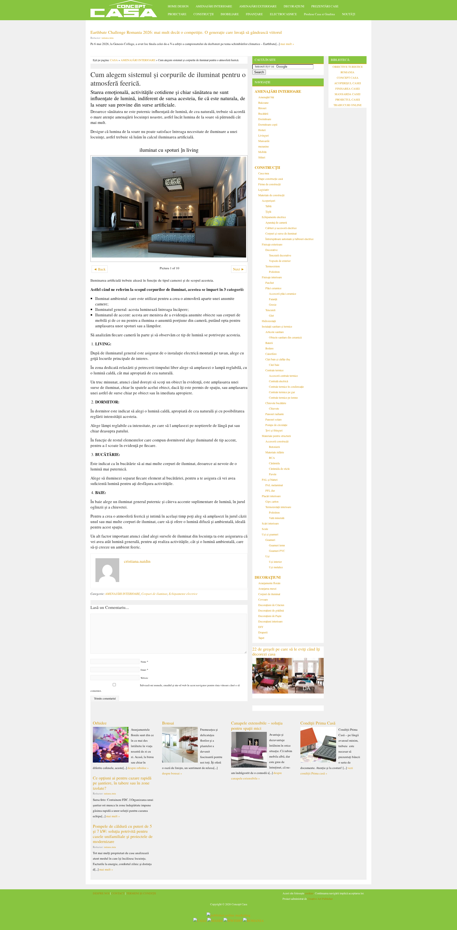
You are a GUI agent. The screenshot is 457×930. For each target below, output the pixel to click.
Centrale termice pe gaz (282, 392)
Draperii (263, 632)
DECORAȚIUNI (294, 6)
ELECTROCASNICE (283, 14)
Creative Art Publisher (320, 899)
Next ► (238, 269)
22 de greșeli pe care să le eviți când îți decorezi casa (286, 651)
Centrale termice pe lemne (283, 397)
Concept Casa (126, 10)
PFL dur (270, 490)
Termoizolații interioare (278, 507)
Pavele (272, 474)
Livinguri (263, 135)
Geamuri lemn (277, 545)
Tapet (261, 638)
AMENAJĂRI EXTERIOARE (258, 6)
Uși (267, 556)
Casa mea (263, 173)
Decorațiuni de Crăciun (271, 605)
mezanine (263, 146)
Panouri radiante (274, 414)
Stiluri (261, 157)
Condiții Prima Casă (317, 723)
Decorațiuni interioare (270, 621)
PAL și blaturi (270, 479)
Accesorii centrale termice (283, 375)
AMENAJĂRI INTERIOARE (214, 6)
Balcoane (263, 102)
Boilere (269, 348)
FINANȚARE (254, 14)
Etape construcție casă (270, 179)
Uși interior (275, 561)
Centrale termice (274, 370)
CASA (114, 60)
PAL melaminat (274, 485)
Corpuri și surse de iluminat (281, 233)
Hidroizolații (269, 321)
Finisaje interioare (272, 277)
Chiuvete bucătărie (275, 403)
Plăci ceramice (273, 288)
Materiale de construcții (271, 195)
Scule (265, 529)
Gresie (272, 304)
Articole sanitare (274, 332)
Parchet (269, 282)
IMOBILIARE (230, 14)
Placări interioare (271, 496)
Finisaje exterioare (272, 244)
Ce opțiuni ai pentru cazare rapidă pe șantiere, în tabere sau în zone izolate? (122, 783)
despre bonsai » (172, 773)
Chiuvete (274, 408)
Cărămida (274, 463)
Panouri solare (273, 419)
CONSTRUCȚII (204, 14)
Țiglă (268, 211)
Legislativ (263, 189)
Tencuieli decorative (280, 255)
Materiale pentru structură (276, 436)
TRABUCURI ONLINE (347, 105)
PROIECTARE (177, 14)
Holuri (262, 130)
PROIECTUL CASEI (347, 99)
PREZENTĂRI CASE (324, 6)
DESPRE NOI (101, 893)
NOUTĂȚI (348, 14)
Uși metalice (276, 567)
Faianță (273, 299)
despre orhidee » (138, 768)
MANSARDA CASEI (347, 94)
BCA (272, 458)
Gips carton (271, 501)
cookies (309, 893)
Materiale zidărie (274, 452)
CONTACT (117, 893)
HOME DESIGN (178, 6)
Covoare (263, 599)
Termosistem (272, 266)
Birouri (262, 108)
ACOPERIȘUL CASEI (347, 83)
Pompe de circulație (276, 425)
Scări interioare (270, 523)
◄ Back (100, 269)
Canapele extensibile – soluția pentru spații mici (257, 725)
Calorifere (271, 354)
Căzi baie (274, 365)
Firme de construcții (269, 184)
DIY (260, 627)
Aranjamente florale (269, 583)
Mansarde (263, 141)
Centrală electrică (278, 381)
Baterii (269, 343)
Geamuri (270, 540)
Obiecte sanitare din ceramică (285, 337)
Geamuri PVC (277, 551)
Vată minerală (276, 518)
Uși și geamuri (270, 534)
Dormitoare (264, 119)
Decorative (271, 250)
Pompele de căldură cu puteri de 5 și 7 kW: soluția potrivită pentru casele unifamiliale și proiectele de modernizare (123, 833)
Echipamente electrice (183, 594)
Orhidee (100, 723)
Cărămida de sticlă (279, 468)
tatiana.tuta (108, 37)
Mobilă (262, 152)
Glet (271, 315)
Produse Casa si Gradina (319, 14)
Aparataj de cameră (276, 222)
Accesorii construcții (276, 441)
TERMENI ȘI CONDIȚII (141, 893)
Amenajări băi (266, 97)
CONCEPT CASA (347, 77)
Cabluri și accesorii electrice (281, 228)
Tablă (268, 206)
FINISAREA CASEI (347, 88)
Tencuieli (270, 310)
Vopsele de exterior (280, 261)
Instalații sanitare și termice (277, 326)
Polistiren (274, 272)
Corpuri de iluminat (154, 594)
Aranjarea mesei (267, 588)
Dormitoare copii (267, 124)
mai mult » (287, 44)
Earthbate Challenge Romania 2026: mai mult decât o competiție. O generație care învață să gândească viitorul (186, 32)
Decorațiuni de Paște (269, 616)
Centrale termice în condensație (286, 386)
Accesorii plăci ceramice (282, 293)
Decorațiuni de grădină (271, 610)
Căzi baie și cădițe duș (277, 359)
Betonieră (274, 447)
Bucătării (263, 113)
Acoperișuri (268, 200)
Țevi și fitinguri (274, 430)
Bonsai (168, 723)
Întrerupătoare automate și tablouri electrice (289, 239)
